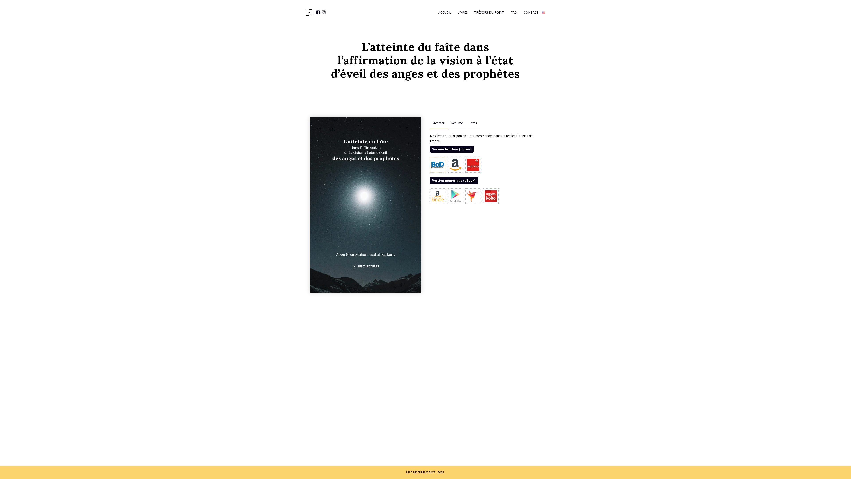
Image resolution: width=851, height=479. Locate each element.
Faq (514, 12)
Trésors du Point (489, 12)
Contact (531, 12)
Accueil (444, 12)
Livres (463, 12)
